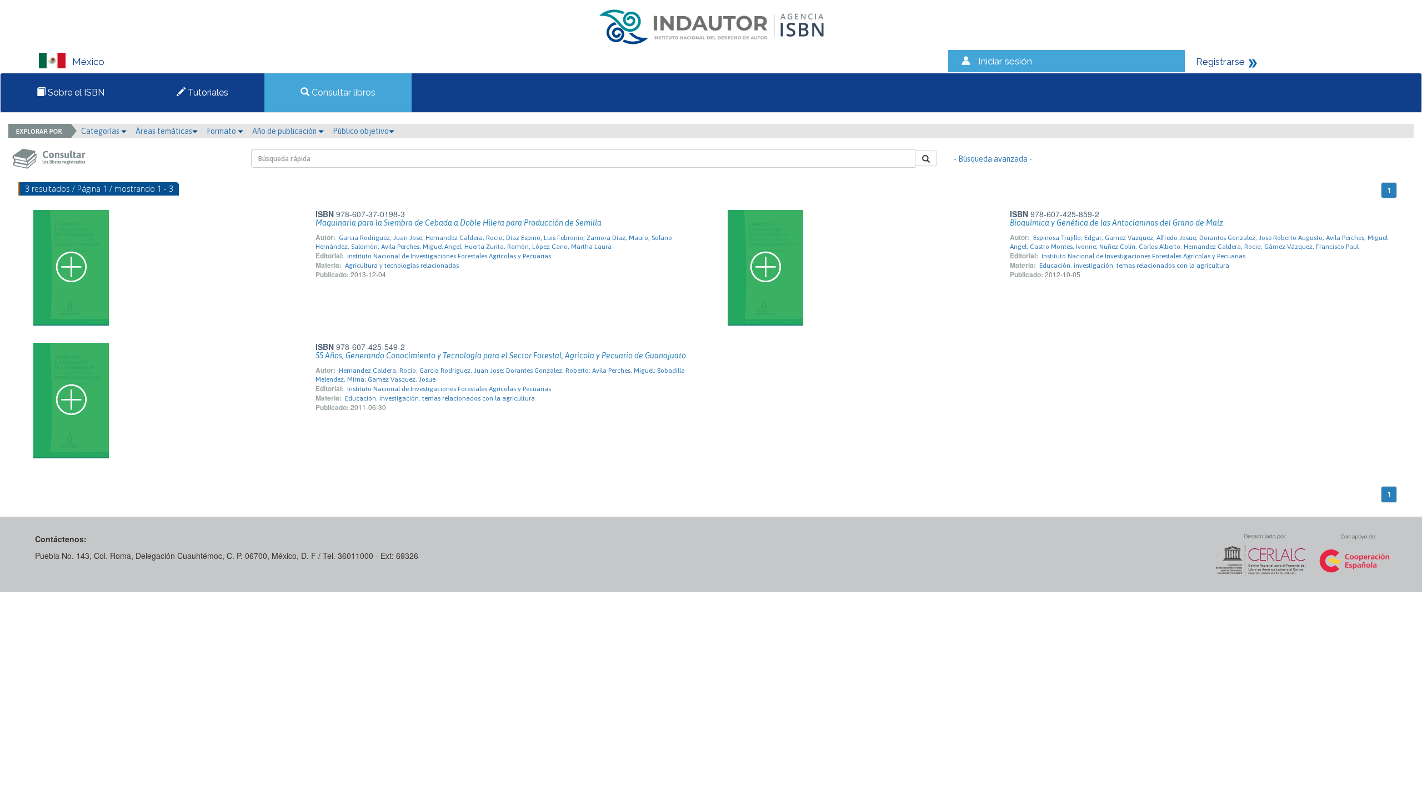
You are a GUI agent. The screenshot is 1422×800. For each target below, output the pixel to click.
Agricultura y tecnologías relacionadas (402, 265)
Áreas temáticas (164, 131)
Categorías (101, 131)
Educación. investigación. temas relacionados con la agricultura (1134, 265)
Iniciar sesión (1005, 61)
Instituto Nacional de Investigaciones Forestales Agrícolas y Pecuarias (449, 256)
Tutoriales (207, 92)
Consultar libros (342, 92)
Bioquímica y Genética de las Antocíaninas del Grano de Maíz (1116, 222)
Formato (222, 131)
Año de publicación (285, 131)
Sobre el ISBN (75, 92)
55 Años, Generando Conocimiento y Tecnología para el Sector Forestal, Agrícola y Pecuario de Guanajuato (501, 355)
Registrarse (1220, 61)
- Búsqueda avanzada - (993, 158)
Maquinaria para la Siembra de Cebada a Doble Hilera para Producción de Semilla (459, 222)
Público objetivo (361, 131)
